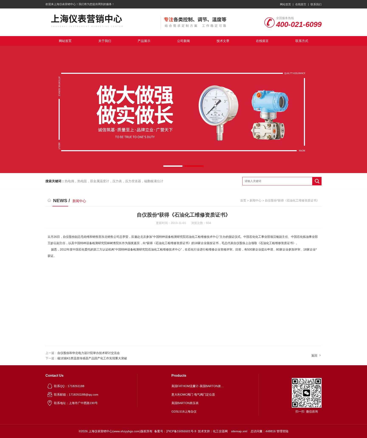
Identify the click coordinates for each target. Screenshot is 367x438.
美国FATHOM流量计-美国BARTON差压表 (197, 386)
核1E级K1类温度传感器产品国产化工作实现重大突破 (92, 358)
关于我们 (104, 41)
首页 (243, 200)
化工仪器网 (220, 431)
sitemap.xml (239, 431)
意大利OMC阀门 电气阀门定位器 (193, 394)
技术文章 (223, 41)
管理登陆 (282, 431)
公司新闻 (183, 41)
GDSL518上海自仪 (183, 411)
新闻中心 (255, 200)
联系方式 (301, 41)
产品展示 (144, 41)
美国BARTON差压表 (185, 403)
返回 (314, 355)
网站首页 (285, 4)
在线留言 (300, 4)
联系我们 (316, 4)
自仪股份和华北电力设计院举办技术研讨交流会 (88, 353)
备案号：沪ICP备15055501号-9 (175, 431)
